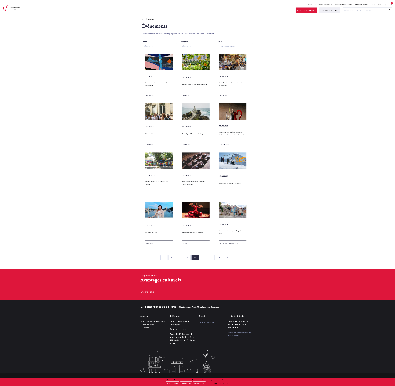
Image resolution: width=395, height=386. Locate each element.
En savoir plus (147, 291)
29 (219, 258)
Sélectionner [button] (148, 46)
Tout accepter (172, 383)
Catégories (184, 41)
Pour (220, 41)
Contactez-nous (206, 322)
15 (203, 258)
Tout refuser (186, 383)
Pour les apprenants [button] (227, 46)
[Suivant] (227, 257)
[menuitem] (309, 5)
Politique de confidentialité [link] (218, 383)
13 (187, 258)
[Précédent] (163, 257)
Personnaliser (199, 383)
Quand (144, 41)
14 (195, 258)
